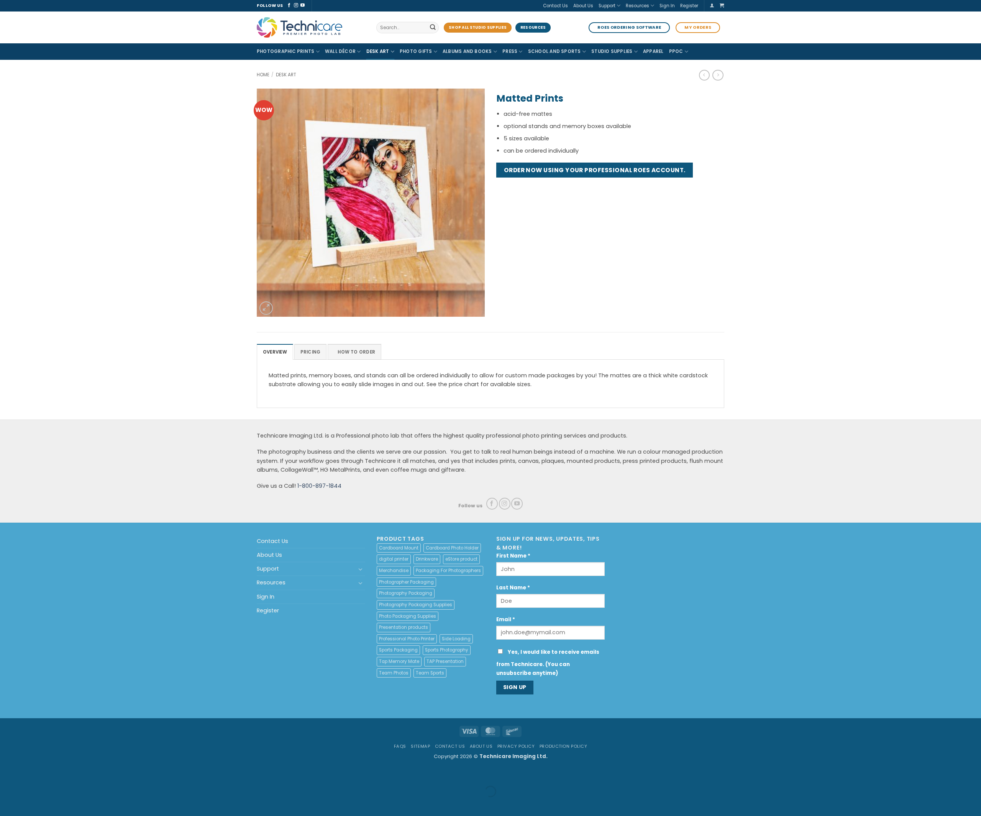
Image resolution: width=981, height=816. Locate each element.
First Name (513, 555)
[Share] (48, 773)
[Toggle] (360, 569)
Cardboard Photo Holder (452, 548)
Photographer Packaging (406, 582)
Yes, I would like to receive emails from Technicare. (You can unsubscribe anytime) (547, 662)
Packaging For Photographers (448, 571)
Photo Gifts (416, 51)
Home (263, 75)
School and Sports (554, 51)
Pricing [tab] (310, 352)
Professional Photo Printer (407, 639)
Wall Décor (340, 51)
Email (505, 619)
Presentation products (403, 627)
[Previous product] (717, 75)
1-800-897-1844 (319, 486)
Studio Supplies (612, 51)
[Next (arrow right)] (27, 804)
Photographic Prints (285, 51)
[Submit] (432, 28)
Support (607, 6)
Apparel (653, 51)
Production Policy (563, 746)
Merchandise (393, 571)
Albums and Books (467, 51)
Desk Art (377, 51)
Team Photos (393, 673)
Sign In (667, 6)
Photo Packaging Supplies (407, 616)
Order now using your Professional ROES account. (595, 170)
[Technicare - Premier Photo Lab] (311, 27)
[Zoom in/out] (7, 773)
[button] (712, 5)
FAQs (400, 746)
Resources (637, 6)
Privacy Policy (516, 746)
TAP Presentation (445, 661)
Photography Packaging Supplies (415, 605)
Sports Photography (446, 650)
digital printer (393, 559)
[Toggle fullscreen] (27, 773)
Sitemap (420, 746)
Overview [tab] (275, 352)
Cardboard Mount (398, 548)
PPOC (676, 51)
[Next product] (704, 75)
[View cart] (722, 5)
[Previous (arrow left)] (7, 804)
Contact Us (555, 6)
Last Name (513, 587)
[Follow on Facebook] (289, 5)
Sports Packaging (398, 650)
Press (509, 51)
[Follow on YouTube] (302, 5)
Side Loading (456, 639)
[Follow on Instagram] (296, 5)
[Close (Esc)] (69, 773)
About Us (583, 6)
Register (689, 6)
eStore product (461, 559)
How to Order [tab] (356, 352)
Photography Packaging (405, 593)
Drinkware (427, 559)
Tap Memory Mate (399, 661)
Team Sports (430, 673)
